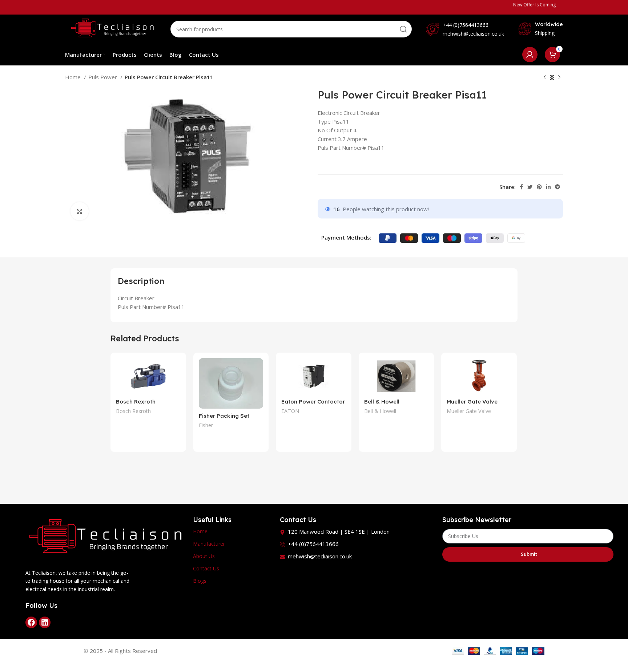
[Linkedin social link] (548, 187)
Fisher (206, 425)
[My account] (530, 54)
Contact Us (206, 568)
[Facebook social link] (521, 187)
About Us (204, 556)
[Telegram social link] (557, 187)
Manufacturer (209, 543)
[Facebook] (31, 622)
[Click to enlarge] (80, 211)
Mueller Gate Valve (472, 401)
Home (73, 77)
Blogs (199, 580)
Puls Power (103, 77)
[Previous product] (544, 77)
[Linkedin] (45, 622)
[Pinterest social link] (539, 187)
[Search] (403, 29)
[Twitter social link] (530, 187)
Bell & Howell (380, 411)
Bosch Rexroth (133, 411)
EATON (290, 411)
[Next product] (559, 77)
